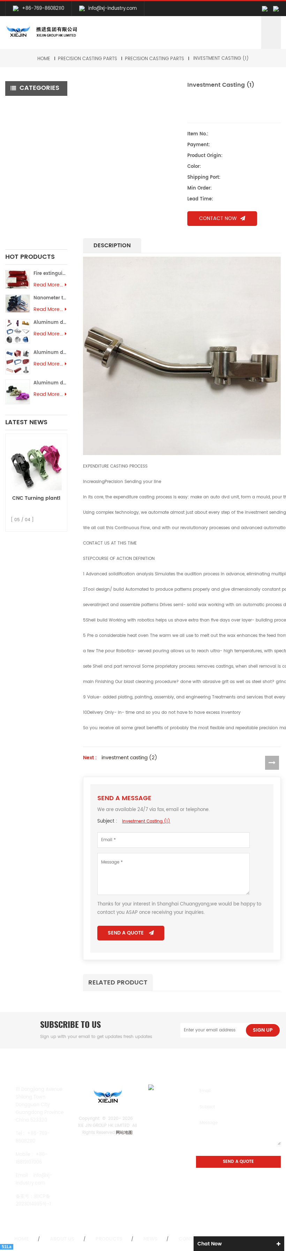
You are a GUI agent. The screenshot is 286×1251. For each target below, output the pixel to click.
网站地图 (124, 1132)
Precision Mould (28, 211)
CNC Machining (29, 103)
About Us (62, 1239)
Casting (19, 151)
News (150, 1239)
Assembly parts (27, 219)
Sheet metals (26, 231)
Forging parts (26, 163)
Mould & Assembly (32, 191)
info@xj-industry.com (112, 8)
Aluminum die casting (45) (50, 322)
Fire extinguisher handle (50, 273)
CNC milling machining (37, 115)
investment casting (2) (129, 758)
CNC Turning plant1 (36, 498)
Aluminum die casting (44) (50, 352)
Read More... (48, 285)
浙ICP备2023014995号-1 (33, 1200)
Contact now (218, 218)
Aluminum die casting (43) (50, 383)
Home (43, 59)
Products (109, 1239)
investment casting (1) (221, 58)
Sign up (263, 1030)
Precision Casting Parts (87, 59)
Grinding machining (33, 139)
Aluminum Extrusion (33, 202)
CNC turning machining (23, 127)
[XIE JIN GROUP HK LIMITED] (41, 32)
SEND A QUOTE (126, 933)
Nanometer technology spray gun (50, 298)
